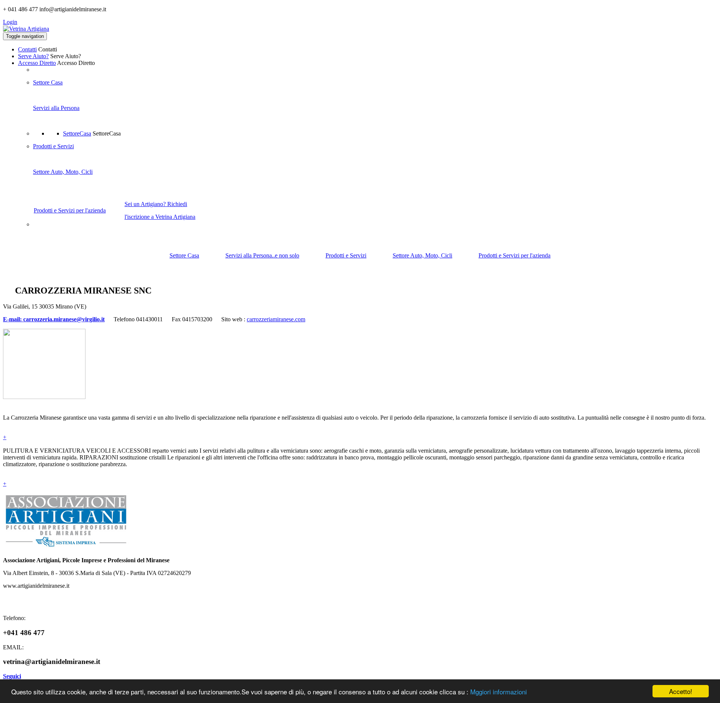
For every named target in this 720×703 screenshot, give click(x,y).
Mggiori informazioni (498, 691)
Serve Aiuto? (33, 56)
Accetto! (680, 691)
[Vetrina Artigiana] (26, 29)
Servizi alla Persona (56, 108)
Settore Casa (48, 82)
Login (10, 22)
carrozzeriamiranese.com (276, 319)
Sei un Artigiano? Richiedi (155, 204)
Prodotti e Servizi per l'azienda (70, 210)
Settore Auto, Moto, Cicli (63, 172)
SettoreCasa (77, 133)
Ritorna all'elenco (692, 289)
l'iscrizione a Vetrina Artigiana (159, 217)
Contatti (27, 49)
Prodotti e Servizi (53, 146)
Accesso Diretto (37, 63)
